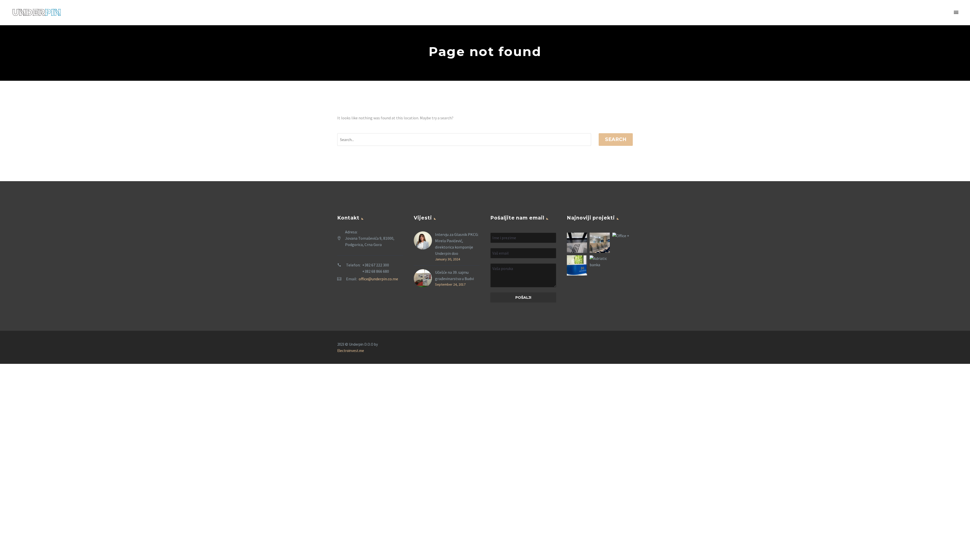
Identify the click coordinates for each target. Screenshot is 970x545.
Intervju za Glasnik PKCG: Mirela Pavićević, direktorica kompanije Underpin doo (456, 244)
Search (615, 139)
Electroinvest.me (350, 350)
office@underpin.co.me (378, 278)
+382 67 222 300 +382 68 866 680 (375, 268)
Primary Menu (956, 12)
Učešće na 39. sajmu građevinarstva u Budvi (454, 275)
